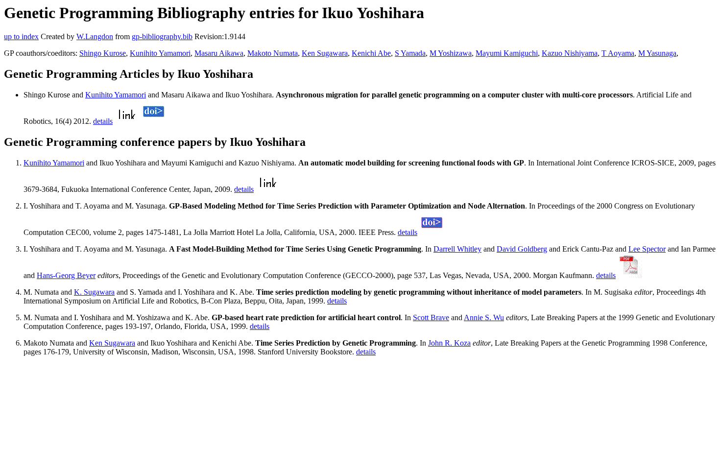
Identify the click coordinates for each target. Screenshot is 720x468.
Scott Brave (431, 317)
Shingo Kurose (102, 53)
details (103, 121)
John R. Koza (449, 343)
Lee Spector (647, 249)
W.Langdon (94, 36)
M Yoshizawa (451, 53)
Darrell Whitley (457, 249)
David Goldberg (522, 249)
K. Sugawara (94, 292)
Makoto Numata (272, 53)
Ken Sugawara (325, 53)
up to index (21, 36)
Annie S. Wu (484, 317)
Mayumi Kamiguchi (507, 53)
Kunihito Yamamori (160, 53)
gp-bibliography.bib (162, 36)
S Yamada (410, 53)
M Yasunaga (657, 53)
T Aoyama (617, 53)
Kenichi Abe (371, 53)
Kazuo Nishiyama (570, 53)
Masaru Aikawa (218, 53)
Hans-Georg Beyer (66, 275)
